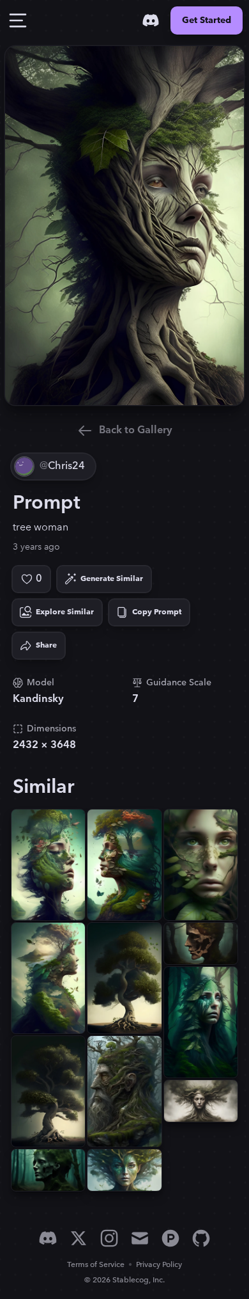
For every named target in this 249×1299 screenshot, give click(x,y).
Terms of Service (95, 1265)
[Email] (139, 1238)
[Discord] (150, 20)
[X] (78, 1238)
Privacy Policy (159, 1265)
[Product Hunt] (170, 1238)
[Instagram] (109, 1238)
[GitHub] (201, 1238)
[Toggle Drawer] (18, 20)
